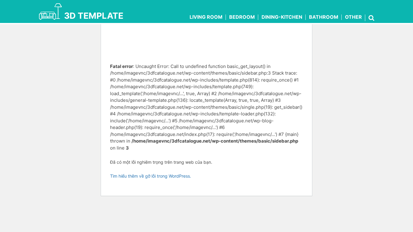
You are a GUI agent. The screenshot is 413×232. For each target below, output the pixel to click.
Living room (206, 17)
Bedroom (242, 17)
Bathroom (323, 17)
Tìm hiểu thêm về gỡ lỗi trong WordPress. (150, 176)
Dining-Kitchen (282, 17)
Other (353, 17)
